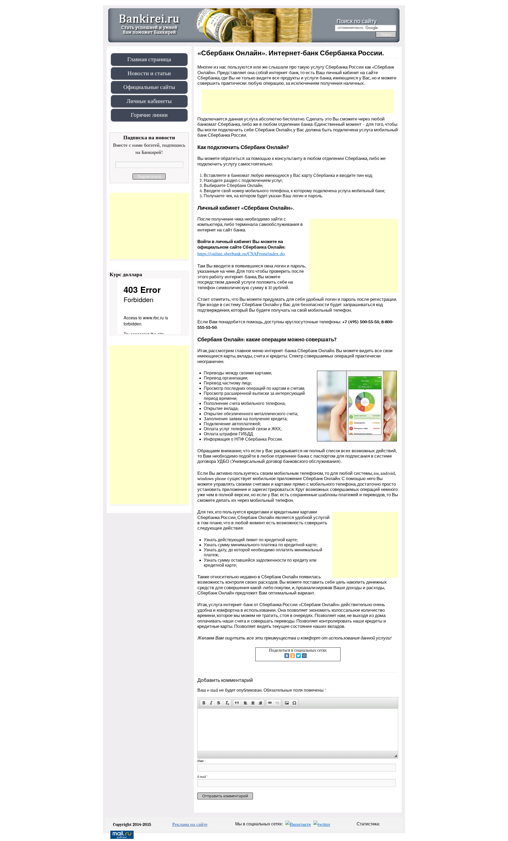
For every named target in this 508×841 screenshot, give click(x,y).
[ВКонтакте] (286, 655)
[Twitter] (298, 655)
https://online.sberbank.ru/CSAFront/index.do (241, 253)
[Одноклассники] (292, 655)
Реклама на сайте (189, 824)
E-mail (202, 777)
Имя (201, 761)
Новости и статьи (149, 73)
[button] (203, 702)
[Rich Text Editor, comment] (298, 730)
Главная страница (149, 59)
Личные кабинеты (149, 101)
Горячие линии (149, 114)
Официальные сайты (149, 87)
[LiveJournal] (310, 655)
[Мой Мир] (304, 655)
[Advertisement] (298, 101)
